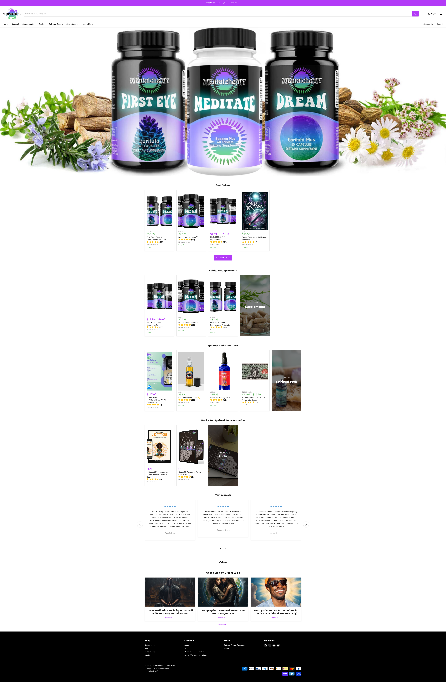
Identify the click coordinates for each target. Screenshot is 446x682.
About (186, 645)
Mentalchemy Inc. (152, 245)
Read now (168, 618)
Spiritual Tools (55, 24)
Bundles (148, 655)
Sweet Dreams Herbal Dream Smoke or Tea (254, 238)
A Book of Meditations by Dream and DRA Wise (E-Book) (157, 474)
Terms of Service (157, 665)
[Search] (415, 13)
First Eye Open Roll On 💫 (189, 397)
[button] (155, 242)
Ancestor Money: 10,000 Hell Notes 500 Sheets (254, 398)
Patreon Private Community (235, 645)
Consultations (72, 24)
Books (42, 24)
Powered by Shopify (151, 671)
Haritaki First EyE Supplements (217, 238)
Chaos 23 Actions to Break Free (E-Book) (189, 473)
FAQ (186, 648)
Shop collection (223, 258)
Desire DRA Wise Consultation (196, 655)
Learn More (88, 24)
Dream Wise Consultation (194, 652)
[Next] (306, 524)
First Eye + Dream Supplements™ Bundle (156, 238)
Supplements (28, 24)
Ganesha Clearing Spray (220, 397)
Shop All (15, 24)
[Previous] (140, 524)
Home (5, 24)
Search (147, 665)
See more (222, 624)
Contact (439, 24)
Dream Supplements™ (188, 237)
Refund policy (170, 665)
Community (428, 24)
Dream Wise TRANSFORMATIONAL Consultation (156, 400)
